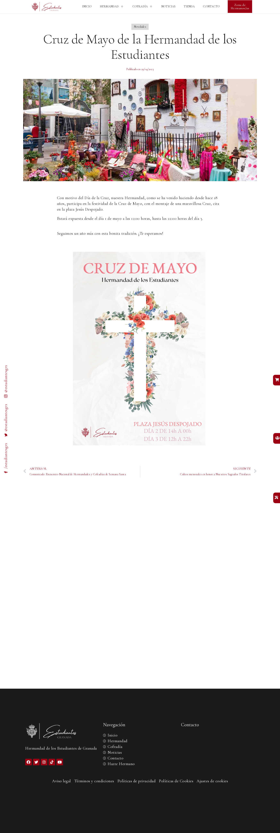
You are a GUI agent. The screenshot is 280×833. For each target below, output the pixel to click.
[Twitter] (36, 762)
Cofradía (140, 6)
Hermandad (109, 6)
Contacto (211, 6)
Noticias (168, 6)
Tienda (189, 6)
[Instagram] (44, 762)
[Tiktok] (52, 762)
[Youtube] (59, 762)
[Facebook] (28, 762)
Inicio (87, 6)
